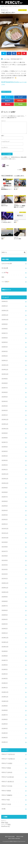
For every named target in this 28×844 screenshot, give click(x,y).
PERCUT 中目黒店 (7, 763)
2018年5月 (5, 724)
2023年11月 (5, 424)
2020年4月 (5, 619)
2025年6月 (5, 337)
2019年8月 (5, 656)
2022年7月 (5, 497)
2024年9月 (5, 378)
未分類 (3, 808)
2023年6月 (5, 446)
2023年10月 (5, 428)
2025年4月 (5, 347)
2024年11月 (5, 369)
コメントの (5, 824)
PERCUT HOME (19, 836)
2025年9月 (5, 324)
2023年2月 (5, 465)
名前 (2, 135)
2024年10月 (5, 374)
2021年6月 (5, 556)
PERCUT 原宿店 (6, 768)
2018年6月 (5, 719)
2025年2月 (5, 356)
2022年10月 (5, 483)
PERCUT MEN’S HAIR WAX (14, 838)
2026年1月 (5, 306)
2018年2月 (5, 737)
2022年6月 (5, 501)
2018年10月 (5, 701)
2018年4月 (5, 728)
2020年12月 (5, 583)
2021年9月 (5, 542)
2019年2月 (5, 683)
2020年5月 (5, 615)
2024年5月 (5, 397)
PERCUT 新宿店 (6, 790)
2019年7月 (5, 660)
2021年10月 (5, 537)
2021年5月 (5, 560)
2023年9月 (5, 433)
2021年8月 (5, 546)
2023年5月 (5, 451)
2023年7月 (5, 442)
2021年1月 (5, 578)
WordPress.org (5, 826)
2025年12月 (5, 310)
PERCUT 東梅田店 (7, 795)
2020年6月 (5, 610)
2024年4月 (5, 401)
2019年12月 (5, 637)
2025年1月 (5, 360)
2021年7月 (5, 551)
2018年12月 (5, 692)
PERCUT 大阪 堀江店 (8, 781)
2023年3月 (5, 460)
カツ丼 (3, 272)
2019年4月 (5, 674)
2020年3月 (5, 624)
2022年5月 (5, 506)
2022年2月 (5, 519)
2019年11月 (5, 642)
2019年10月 (5, 646)
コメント (3, 120)
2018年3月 (5, 733)
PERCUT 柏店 (6, 799)
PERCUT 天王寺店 (7, 91)
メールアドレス (5, 141)
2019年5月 (5, 669)
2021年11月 (5, 533)
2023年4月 (5, 456)
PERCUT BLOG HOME (10, 836)
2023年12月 (5, 419)
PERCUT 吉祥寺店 (7, 772)
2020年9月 (5, 596)
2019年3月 (5, 678)
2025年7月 (5, 333)
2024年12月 (5, 365)
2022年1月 (5, 524)
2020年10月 (5, 592)
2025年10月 (5, 319)
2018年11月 (5, 696)
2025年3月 (5, 351)
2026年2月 (5, 301)
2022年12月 (5, 474)
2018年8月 (5, 710)
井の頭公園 (5, 268)
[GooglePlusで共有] (19, 53)
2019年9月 (5, 651)
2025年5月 (5, 342)
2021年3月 (5, 569)
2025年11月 (5, 315)
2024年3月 (5, 406)
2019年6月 (5, 665)
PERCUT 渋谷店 (6, 804)
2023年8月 (5, 437)
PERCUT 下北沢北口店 (8, 754)
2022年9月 (5, 487)
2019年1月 (5, 687)
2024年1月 (5, 415)
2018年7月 (5, 715)
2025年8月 (5, 328)
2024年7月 (5, 387)
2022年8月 (5, 492)
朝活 (3, 277)
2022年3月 (5, 515)
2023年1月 (5, 469)
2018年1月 (5, 742)
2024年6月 (5, 392)
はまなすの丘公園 (7, 263)
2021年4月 (5, 565)
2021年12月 (5, 528)
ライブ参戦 (5, 281)
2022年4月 (5, 510)
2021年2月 (5, 574)
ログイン (3, 820)
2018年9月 (5, 706)
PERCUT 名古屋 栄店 (8, 777)
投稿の (4, 822)
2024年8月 (5, 383)
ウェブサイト (4, 147)
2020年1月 (5, 633)
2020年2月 (5, 628)
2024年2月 (5, 410)
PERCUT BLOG (13, 841)
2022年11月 (5, 478)
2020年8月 (5, 601)
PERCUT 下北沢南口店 (8, 758)
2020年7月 (5, 606)
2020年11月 (5, 587)
